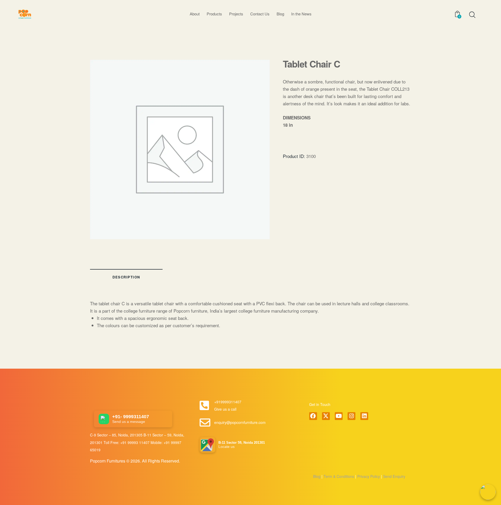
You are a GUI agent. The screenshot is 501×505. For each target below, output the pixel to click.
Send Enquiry (393, 476)
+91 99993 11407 (135, 442)
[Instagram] (351, 416)
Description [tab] (126, 277)
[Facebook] (313, 416)
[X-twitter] (326, 416)
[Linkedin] (364, 416)
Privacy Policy (368, 476)
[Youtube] (339, 416)
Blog (316, 476)
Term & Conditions (339, 476)
